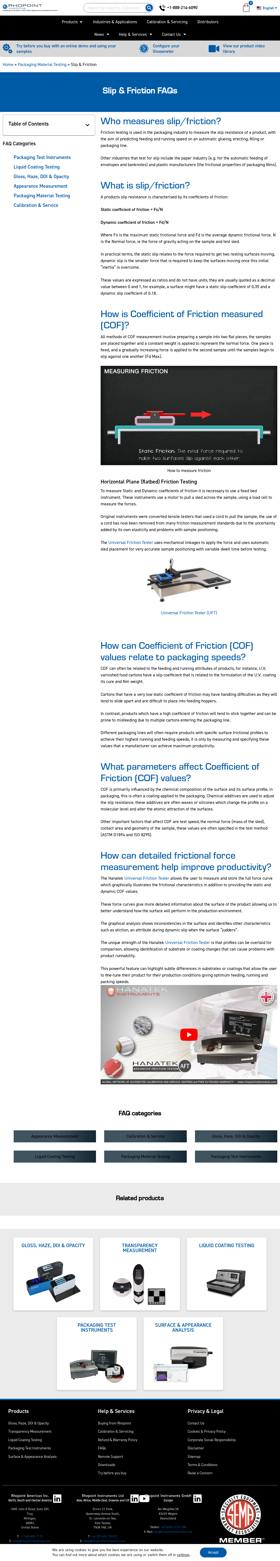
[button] (87, 125)
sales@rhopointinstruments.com (104, 1541)
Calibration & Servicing (115, 1431)
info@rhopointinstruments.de (173, 1532)
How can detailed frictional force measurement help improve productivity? (186, 860)
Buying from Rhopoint (114, 1423)
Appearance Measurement (41, 186)
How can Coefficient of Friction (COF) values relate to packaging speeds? (177, 650)
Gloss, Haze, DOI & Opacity (41, 176)
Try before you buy (112, 1472)
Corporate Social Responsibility (212, 1439)
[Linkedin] (57, 1498)
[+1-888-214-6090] (162, 8)
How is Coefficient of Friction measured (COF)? (182, 318)
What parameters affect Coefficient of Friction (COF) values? (180, 771)
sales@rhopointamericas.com (31, 1541)
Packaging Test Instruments (42, 157)
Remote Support (110, 1456)
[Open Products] (81, 22)
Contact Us (171, 34)
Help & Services (133, 34)
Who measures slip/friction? (161, 120)
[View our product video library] (214, 48)
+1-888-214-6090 (182, 7)
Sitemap (194, 1456)
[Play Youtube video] (189, 1034)
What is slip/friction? (145, 184)
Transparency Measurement (29, 1431)
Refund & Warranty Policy (117, 1439)
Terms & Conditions (202, 1464)
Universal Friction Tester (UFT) (189, 613)
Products (18, 1411)
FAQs (102, 1448)
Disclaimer (196, 1448)
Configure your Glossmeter (166, 48)
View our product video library (244, 48)
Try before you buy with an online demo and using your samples (66, 48)
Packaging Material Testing (42, 64)
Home (8, 64)
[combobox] (113, 7)
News (99, 34)
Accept (213, 1552)
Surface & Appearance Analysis (32, 1456)
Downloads (106, 1464)
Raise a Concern (200, 1472)
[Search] (149, 7)
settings (183, 1555)
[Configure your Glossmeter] (144, 48)
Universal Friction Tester (130, 542)
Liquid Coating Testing (37, 167)
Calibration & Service (36, 205)
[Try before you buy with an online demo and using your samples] (7, 48)
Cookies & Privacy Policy (207, 1431)
